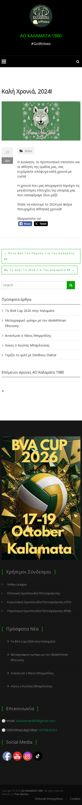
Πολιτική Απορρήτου (49, 799)
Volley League (17, 584)
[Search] (71, 285)
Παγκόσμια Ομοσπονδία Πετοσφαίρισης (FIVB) (39, 611)
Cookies (75, 799)
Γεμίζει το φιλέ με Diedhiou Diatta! (30, 355)
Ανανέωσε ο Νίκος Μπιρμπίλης (28, 335)
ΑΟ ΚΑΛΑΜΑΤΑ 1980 (41, 36)
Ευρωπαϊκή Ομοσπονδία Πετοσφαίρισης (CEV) (39, 602)
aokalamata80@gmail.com (35, 721)
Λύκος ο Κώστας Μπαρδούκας (27, 345)
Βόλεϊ (28, 151)
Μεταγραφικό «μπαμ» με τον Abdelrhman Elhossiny (35, 323)
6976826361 (48, 730)
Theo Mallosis (21, 794)
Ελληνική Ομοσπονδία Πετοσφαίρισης (33, 593)
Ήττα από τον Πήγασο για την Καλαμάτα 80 (39, 256)
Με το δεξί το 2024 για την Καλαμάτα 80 (39, 270)
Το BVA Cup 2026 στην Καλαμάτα (29, 310)
